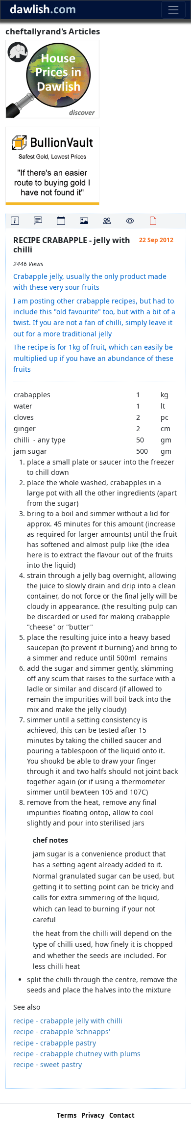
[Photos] (84, 220)
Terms (66, 1115)
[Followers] (107, 220)
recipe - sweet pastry (47, 1064)
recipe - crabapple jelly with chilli (67, 1020)
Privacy (92, 1115)
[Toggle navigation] (173, 9)
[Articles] (153, 220)
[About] (15, 220)
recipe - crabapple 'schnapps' (61, 1031)
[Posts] (38, 220)
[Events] (61, 220)
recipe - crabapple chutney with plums (77, 1053)
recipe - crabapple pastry (54, 1042)
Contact (122, 1115)
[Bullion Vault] (52, 165)
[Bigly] (52, 78)
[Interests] (130, 220)
